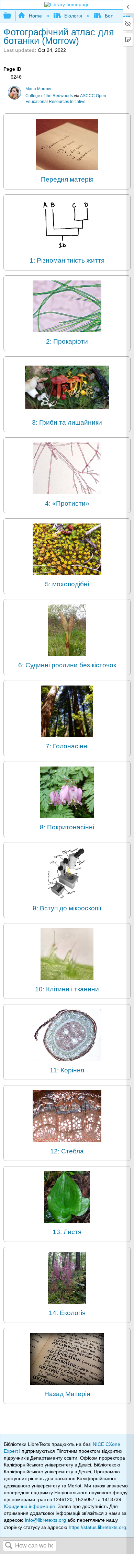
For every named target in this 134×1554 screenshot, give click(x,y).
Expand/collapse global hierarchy (11, 16)
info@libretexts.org (45, 1520)
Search (9, 1546)
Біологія (73, 16)
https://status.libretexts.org (97, 1527)
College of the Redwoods (49, 95)
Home (35, 16)
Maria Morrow (38, 89)
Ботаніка (114, 16)
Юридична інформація (29, 1506)
